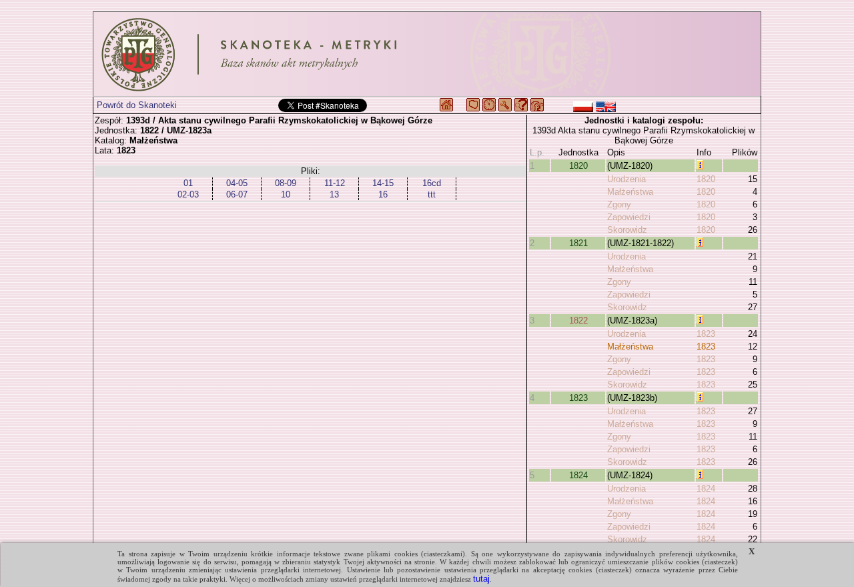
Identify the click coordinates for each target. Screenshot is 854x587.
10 (285, 194)
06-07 (237, 194)
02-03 (188, 194)
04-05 (237, 183)
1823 (706, 334)
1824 (578, 475)
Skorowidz (627, 230)
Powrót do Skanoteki (137, 105)
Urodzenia (626, 179)
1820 (578, 166)
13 (334, 194)
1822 (578, 321)
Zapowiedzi (629, 217)
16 (383, 194)
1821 (578, 243)
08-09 (285, 183)
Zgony (619, 204)
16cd (431, 183)
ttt (432, 194)
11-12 (334, 183)
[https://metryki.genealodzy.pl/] (427, 54)
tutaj (481, 579)
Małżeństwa (630, 192)
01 (188, 183)
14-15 (383, 183)
